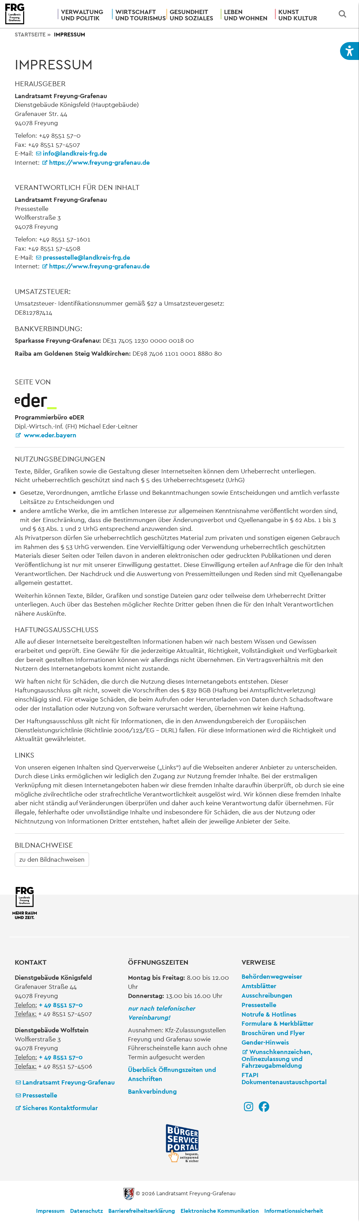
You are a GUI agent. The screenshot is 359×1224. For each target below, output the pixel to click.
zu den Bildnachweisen (51, 859)
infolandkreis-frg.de (75, 153)
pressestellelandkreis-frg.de (86, 257)
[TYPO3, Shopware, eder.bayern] (36, 400)
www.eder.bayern (49, 435)
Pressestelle (39, 1095)
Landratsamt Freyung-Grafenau (68, 1082)
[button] (349, 51)
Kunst (297, 15)
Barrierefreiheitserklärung (141, 1211)
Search (342, 14)
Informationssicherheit (293, 1211)
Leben (245, 15)
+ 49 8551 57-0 (61, 1005)
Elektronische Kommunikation (220, 1211)
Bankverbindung (152, 1091)
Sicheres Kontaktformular (60, 1108)
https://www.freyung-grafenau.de (99, 162)
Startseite (30, 34)
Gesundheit (191, 15)
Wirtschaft (138, 15)
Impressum (50, 1211)
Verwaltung (82, 15)
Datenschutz (86, 1211)
